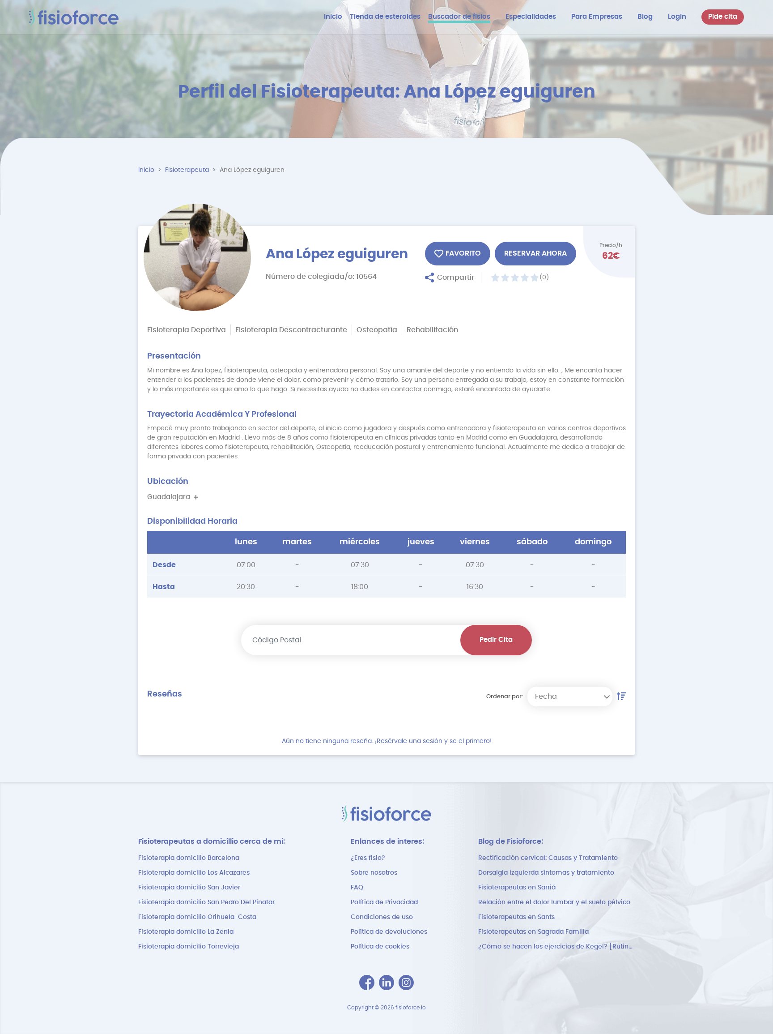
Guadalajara (170, 497)
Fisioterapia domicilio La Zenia (186, 932)
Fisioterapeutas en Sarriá (517, 887)
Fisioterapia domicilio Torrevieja (188, 947)
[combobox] (569, 696)
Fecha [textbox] (546, 696)
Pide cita (722, 16)
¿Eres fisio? (368, 858)
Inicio (146, 170)
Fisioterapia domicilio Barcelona (188, 858)
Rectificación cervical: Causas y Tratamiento (548, 858)
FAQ (357, 887)
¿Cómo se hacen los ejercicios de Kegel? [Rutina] (556, 947)
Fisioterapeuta (187, 170)
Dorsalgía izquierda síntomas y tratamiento (546, 873)
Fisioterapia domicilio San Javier (189, 887)
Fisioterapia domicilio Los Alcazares (194, 873)
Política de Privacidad (384, 902)
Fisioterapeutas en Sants (516, 917)
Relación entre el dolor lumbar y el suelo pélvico (554, 902)
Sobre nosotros (374, 873)
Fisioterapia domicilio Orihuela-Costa (197, 917)
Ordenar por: (504, 697)
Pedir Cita (496, 640)
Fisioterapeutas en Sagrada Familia (533, 932)
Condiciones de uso (382, 917)
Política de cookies (380, 947)
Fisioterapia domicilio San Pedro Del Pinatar (206, 902)
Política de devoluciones (389, 932)
